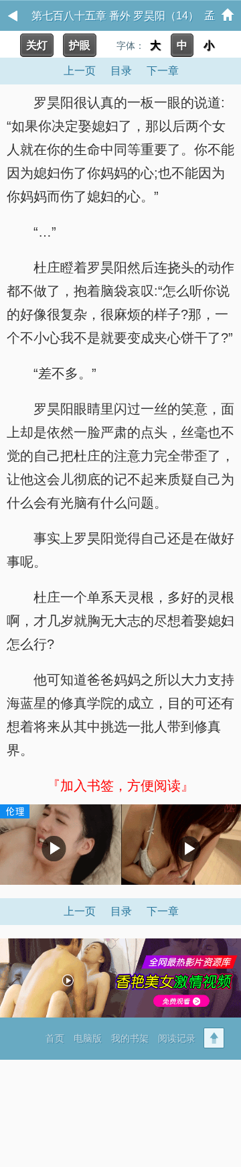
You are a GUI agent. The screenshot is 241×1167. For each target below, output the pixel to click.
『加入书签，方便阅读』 (120, 785)
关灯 (37, 45)
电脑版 (88, 1038)
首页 (55, 1038)
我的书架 (130, 1038)
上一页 (80, 70)
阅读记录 (176, 1038)
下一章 (163, 70)
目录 (121, 70)
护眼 (79, 45)
